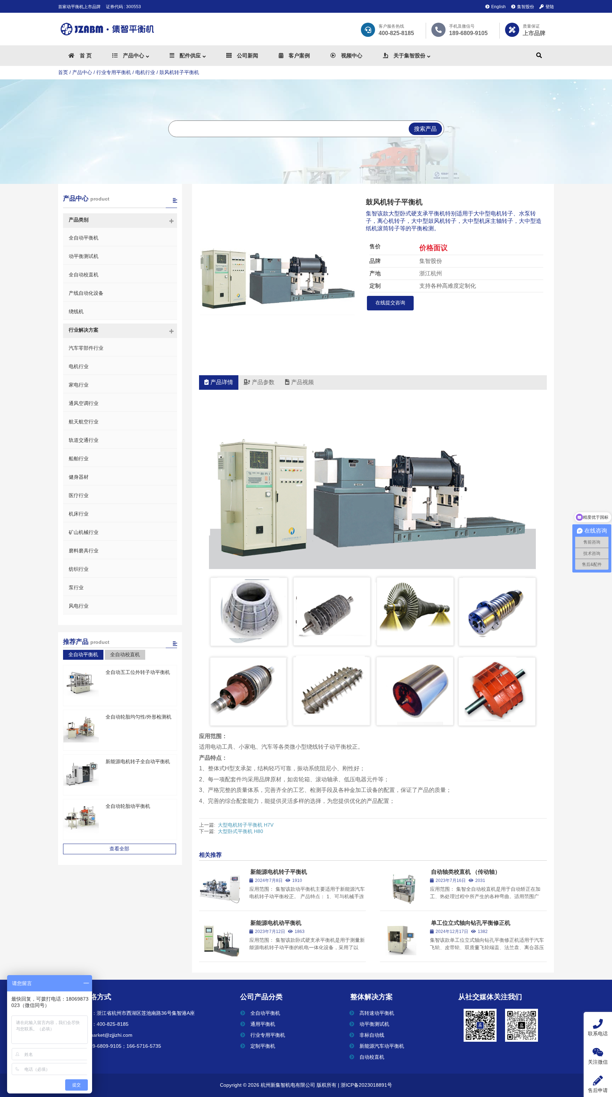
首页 (63, 72)
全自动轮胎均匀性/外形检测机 (138, 717)
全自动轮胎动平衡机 (128, 806)
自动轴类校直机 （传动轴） (465, 872)
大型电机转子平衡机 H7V (245, 825)
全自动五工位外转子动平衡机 (138, 672)
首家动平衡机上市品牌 (79, 6)
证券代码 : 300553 (123, 6)
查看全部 (119, 848)
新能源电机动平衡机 (275, 923)
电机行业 (145, 72)
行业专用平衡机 (113, 72)
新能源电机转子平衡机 (278, 872)
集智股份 (525, 6)
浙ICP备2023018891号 (365, 1085)
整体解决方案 (371, 997)
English (498, 6)
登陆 (549, 6)
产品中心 (82, 72)
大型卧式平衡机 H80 (240, 831)
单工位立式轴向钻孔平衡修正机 (470, 923)
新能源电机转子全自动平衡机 (138, 761)
